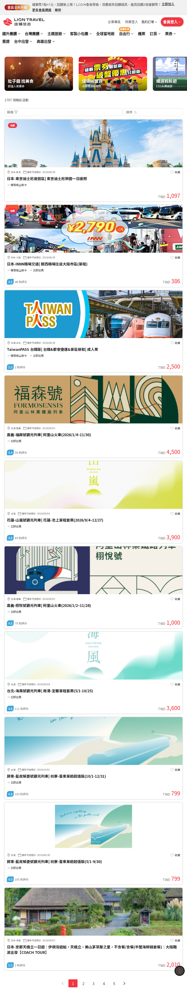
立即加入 (168, 4)
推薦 (12, 125)
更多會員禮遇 (41, 10)
